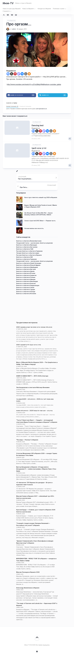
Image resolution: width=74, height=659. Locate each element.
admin (14, 29)
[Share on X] (4, 14)
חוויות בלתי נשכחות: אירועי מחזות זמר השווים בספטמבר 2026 (34, 327)
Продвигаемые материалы (26, 323)
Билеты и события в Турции (25, 289)
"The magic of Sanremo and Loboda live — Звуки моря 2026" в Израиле (36, 604)
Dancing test (37, 125)
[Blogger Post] (25, 73)
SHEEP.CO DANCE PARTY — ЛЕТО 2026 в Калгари (32, 376)
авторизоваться (41, 108)
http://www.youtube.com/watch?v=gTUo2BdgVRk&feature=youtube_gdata (34, 84)
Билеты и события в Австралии (26, 247)
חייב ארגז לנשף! (39, 148)
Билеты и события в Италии (25, 273)
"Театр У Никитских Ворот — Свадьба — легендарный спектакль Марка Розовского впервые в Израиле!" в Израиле (36, 421)
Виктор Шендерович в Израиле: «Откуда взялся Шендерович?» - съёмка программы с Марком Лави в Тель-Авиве (36, 469)
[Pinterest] (15, 73)
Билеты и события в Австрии (26, 269)
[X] (11, 73)
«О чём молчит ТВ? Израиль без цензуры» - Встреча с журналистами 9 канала (34, 483)
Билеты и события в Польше (25, 277)
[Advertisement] (37, 307)
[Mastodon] (18, 73)
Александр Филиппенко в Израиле (27, 588)
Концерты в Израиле (44, 8)
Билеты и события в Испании (26, 293)
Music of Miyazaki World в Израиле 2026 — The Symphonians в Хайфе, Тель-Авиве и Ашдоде (36, 363)
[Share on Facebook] (8, 14)
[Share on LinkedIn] (16, 14)
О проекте (6, 11)
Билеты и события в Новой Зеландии (28, 263)
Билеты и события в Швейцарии (27, 267)
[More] (29, 73)
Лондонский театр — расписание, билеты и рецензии (34, 243)
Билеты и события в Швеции (25, 279)
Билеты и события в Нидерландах (27, 285)
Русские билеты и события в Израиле (29, 255)
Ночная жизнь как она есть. (34, 228)
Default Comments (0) (12, 106)
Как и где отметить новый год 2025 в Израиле (40, 197)
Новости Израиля (28, 8)
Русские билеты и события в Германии (29, 251)
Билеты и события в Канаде (25, 291)
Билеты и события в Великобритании (28, 241)
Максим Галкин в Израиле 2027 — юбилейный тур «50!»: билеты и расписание (35, 497)
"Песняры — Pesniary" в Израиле (27, 440)
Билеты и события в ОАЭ (24, 257)
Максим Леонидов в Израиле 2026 (28, 572)
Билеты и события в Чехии (25, 287)
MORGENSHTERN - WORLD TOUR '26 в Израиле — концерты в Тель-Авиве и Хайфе (36, 559)
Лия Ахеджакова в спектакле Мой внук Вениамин (33, 387)
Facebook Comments (25, 106)
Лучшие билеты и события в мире (27, 253)
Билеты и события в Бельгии (26, 283)
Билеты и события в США (24, 249)
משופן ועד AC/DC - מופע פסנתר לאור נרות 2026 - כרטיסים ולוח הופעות (35, 400)
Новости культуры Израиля (11, 8)
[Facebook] (8, 73)
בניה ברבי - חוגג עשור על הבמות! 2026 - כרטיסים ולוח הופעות (34, 410)
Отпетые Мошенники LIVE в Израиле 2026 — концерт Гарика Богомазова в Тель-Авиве (36, 454)
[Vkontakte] (22, 73)
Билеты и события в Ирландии (26, 245)
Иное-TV (8, 3)
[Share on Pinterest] (12, 14)
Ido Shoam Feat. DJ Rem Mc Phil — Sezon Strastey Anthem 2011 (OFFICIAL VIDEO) (38, 214)
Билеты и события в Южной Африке (28, 265)
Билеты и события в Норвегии (26, 275)
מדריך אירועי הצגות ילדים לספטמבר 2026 (28, 344)
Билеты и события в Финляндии (27, 281)
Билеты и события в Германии (26, 259)
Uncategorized (11, 20)
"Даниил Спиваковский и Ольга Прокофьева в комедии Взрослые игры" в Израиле (34, 542)
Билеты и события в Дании (25, 271)
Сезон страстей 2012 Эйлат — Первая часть (40, 220)
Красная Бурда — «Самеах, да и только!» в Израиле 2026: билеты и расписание (36, 511)
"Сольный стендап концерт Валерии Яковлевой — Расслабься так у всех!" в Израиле (33, 524)
